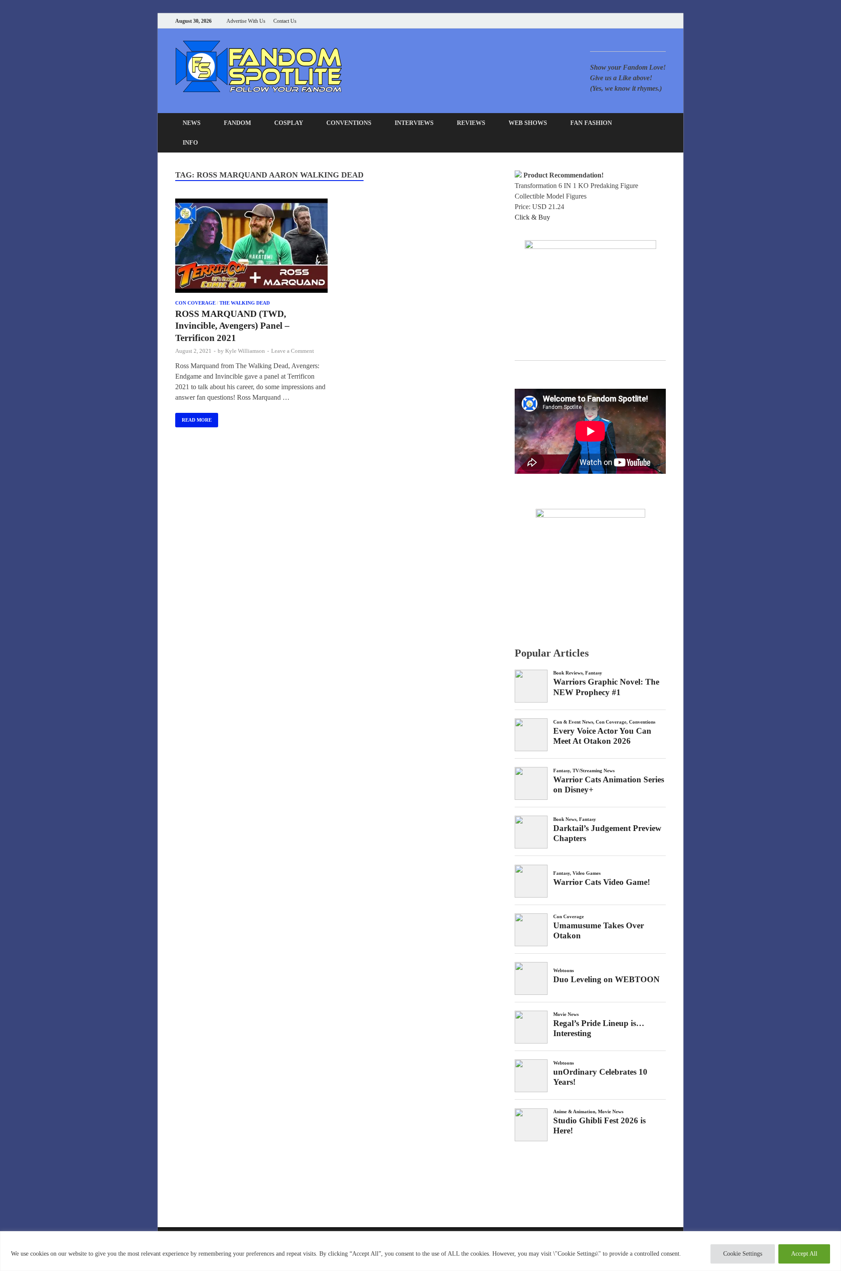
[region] (420, 1251)
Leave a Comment (292, 351)
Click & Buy (532, 217)
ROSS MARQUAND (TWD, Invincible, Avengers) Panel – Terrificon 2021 (232, 326)
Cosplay (288, 123)
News (192, 123)
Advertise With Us (245, 21)
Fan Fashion (591, 123)
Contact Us (285, 21)
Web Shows (528, 123)
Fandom (237, 123)
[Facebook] (619, 21)
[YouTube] (608, 21)
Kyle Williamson (245, 351)
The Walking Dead (244, 302)
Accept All (804, 1253)
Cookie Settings (742, 1253)
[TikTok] (663, 21)
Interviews (414, 123)
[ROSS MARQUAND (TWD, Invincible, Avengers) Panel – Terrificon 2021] (251, 247)
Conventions (348, 123)
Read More (193, 417)
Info (190, 142)
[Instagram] (641, 21)
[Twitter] (630, 21)
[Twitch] (652, 21)
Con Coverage (195, 302)
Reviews (471, 123)
